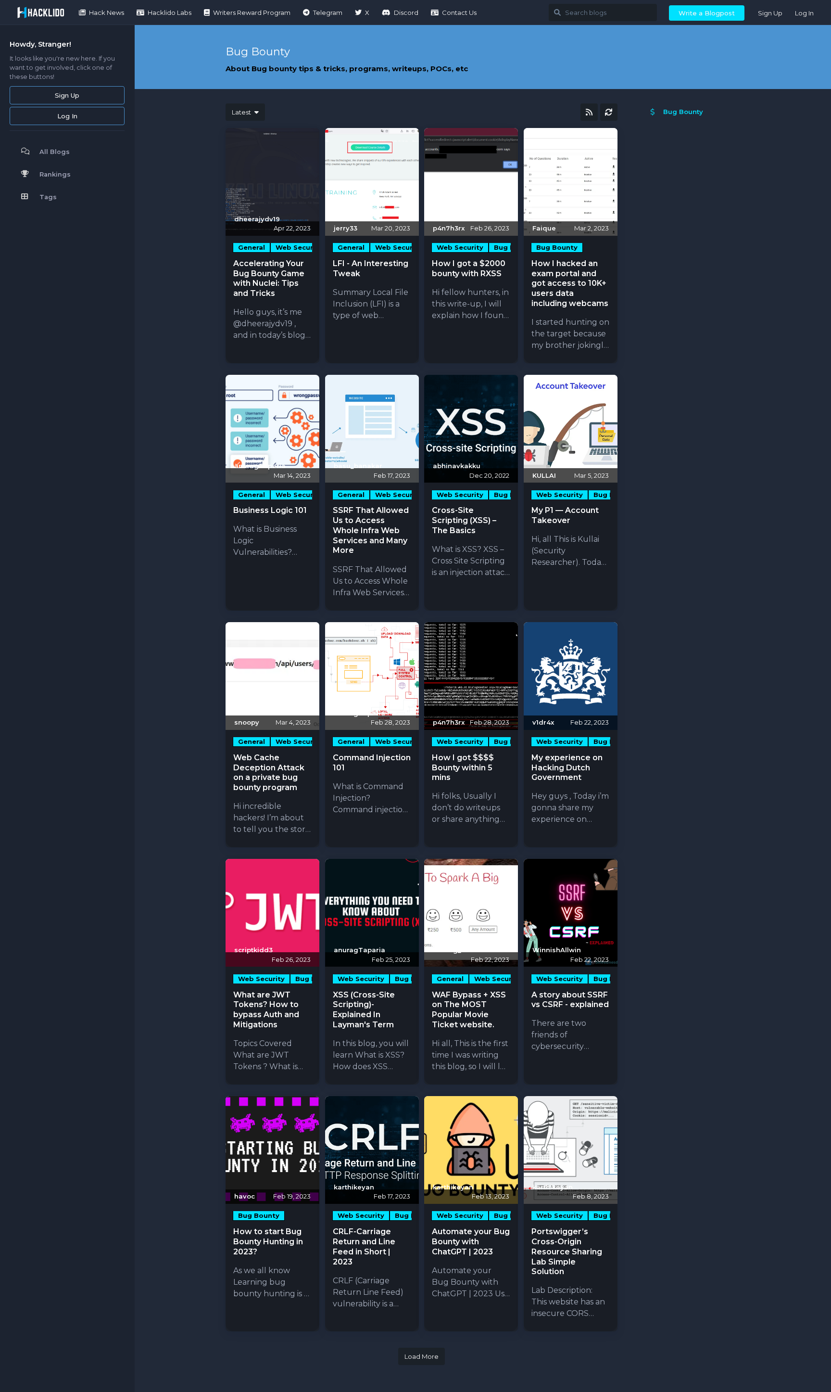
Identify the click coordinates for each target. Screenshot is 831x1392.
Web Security (299, 247)
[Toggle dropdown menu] (308, 139)
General (251, 247)
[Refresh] (608, 112)
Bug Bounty (557, 247)
